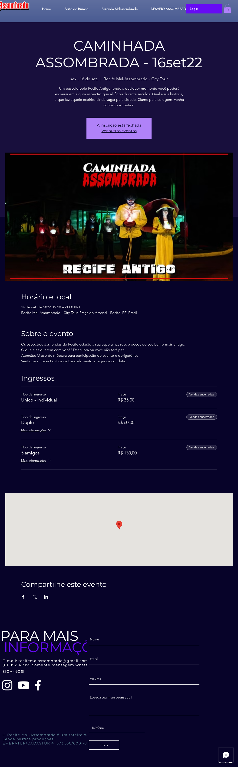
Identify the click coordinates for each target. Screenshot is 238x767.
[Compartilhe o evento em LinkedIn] (46, 597)
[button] (227, 8)
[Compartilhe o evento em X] (35, 597)
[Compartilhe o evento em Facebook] (23, 597)
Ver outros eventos (119, 131)
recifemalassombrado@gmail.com (53, 661)
